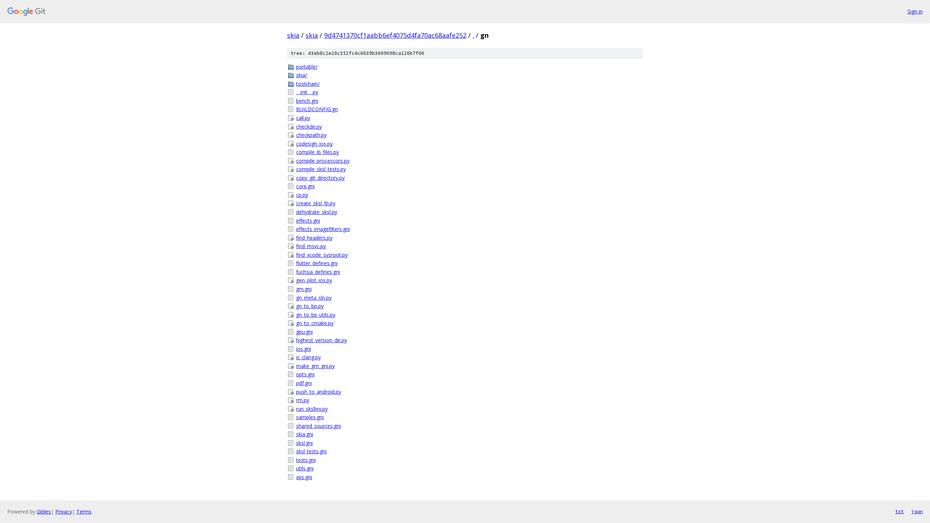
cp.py (302, 194)
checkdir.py (309, 126)
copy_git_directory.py (320, 177)
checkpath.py (311, 134)
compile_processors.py (322, 160)
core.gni (305, 186)
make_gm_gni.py (315, 365)
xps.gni (304, 477)
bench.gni (307, 100)
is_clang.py (308, 357)
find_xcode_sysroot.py (322, 254)
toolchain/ (308, 83)
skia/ (301, 75)
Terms (84, 511)
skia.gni (304, 434)
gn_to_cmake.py (314, 323)
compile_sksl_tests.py (321, 169)
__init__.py (307, 92)
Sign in (915, 11)
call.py (303, 117)
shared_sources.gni (318, 425)
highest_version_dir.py (321, 340)
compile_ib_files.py (317, 152)
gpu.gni (304, 331)
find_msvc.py (311, 246)
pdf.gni (304, 383)
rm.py (302, 400)
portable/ (307, 66)
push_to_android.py (318, 391)
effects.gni (308, 220)
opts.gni (305, 374)
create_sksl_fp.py (315, 203)
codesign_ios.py (314, 143)
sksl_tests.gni (311, 451)
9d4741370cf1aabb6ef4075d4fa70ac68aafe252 (395, 35)
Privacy (63, 511)
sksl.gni (304, 442)
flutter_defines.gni (316, 263)
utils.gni (305, 468)
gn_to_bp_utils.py (315, 314)
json (917, 511)
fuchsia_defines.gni (318, 271)
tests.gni (306, 460)
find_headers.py (314, 237)
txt (899, 511)
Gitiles (44, 511)
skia (293, 35)
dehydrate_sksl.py (316, 211)
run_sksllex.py (312, 408)
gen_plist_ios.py (314, 280)
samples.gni (310, 417)
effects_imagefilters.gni (323, 229)
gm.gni (304, 288)
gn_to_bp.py (310, 306)
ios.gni (303, 348)
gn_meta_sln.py (314, 297)
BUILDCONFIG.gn (317, 109)
